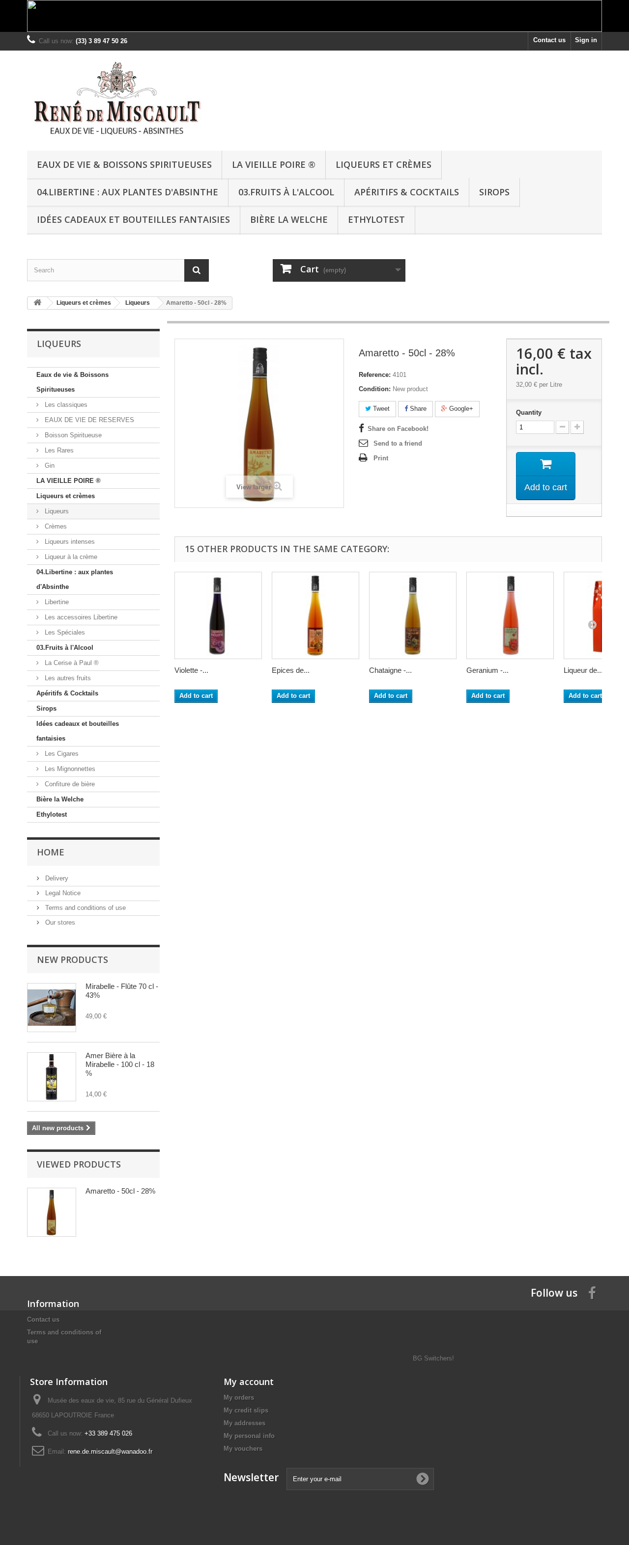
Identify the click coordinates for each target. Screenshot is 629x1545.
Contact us (549, 40)
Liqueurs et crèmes (383, 164)
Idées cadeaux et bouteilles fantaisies (133, 219)
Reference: (375, 374)
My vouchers (243, 1448)
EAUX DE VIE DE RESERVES (88, 420)
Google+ (460, 408)
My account (249, 1381)
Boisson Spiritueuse (72, 435)
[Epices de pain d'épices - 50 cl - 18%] (315, 615)
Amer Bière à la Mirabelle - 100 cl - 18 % (120, 1064)
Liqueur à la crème (70, 556)
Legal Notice (62, 893)
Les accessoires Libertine (80, 617)
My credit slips (246, 1410)
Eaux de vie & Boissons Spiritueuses (124, 164)
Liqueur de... (583, 670)
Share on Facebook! (398, 428)
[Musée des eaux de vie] (118, 98)
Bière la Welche (289, 219)
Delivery (55, 878)
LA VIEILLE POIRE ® (273, 164)
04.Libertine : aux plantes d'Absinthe (127, 192)
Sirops (494, 192)
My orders (239, 1397)
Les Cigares (61, 753)
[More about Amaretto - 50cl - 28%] (51, 1212)
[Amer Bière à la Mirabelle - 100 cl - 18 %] (51, 1076)
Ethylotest (376, 219)
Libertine (56, 602)
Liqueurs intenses (69, 541)
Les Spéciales (64, 632)
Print (380, 458)
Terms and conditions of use (84, 907)
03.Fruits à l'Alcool (286, 192)
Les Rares (58, 450)
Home (50, 852)
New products (72, 959)
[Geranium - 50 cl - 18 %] (510, 615)
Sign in (586, 40)
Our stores (59, 922)
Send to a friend (397, 443)
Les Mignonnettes (69, 768)
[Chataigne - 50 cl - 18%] (413, 615)
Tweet (380, 408)
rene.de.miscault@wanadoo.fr (110, 1451)
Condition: (375, 389)
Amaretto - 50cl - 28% (120, 1191)
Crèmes (55, 526)
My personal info (249, 1435)
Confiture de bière (69, 784)
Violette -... (191, 670)
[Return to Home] (37, 303)
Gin (49, 465)
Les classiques (65, 404)
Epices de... (291, 670)
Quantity (529, 412)
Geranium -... (487, 670)
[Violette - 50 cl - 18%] (218, 615)
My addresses (244, 1423)
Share (417, 408)
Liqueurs (56, 511)
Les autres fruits (67, 678)
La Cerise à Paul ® (71, 662)
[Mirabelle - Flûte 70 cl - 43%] (51, 1007)
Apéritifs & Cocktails (406, 192)
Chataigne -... (390, 670)
